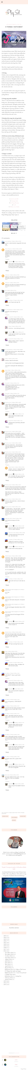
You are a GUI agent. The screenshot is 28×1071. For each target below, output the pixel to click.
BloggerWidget (23, 1068)
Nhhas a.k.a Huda (14, 207)
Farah (14, 205)
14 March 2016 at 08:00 (18, 349)
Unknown (7, 282)
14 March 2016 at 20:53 (19, 467)
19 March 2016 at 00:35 (20, 532)
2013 (5, 984)
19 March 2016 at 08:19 (16, 632)
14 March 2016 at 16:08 (16, 431)
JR (5, 290)
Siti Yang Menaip (14, 203)
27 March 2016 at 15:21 (18, 578)
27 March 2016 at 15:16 (14, 673)
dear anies (7, 774)
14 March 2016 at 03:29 (17, 248)
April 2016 (8, 966)
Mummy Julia (14, 201)
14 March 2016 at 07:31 (14, 282)
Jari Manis (10, 300)
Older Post (23, 816)
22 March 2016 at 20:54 (12, 651)
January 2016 (8, 979)
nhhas (9, 326)
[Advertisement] (14, 1002)
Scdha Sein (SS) (8, 518)
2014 (5, 983)
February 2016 (9, 978)
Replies (7, 259)
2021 (5, 942)
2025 (5, 936)
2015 (5, 981)
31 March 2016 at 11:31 (17, 420)
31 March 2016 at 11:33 (17, 680)
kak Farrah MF (14, 199)
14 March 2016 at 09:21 (13, 358)
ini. (16, 57)
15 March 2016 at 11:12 (19, 413)
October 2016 (9, 956)
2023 (5, 939)
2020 (5, 944)
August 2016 (8, 959)
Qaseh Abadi (7, 370)
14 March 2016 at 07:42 (11, 290)
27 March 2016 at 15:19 (18, 662)
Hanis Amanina (8, 248)
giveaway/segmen (12, 24)
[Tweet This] (14, 233)
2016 (5, 951)
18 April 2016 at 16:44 (14, 774)
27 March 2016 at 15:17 (14, 713)
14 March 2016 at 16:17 (16, 506)
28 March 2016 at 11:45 (19, 546)
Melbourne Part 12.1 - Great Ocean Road (15, 972)
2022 (5, 941)
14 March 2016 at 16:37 (17, 518)
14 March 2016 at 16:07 (16, 402)
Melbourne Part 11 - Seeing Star (13, 976)
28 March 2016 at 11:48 (19, 744)
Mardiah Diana (8, 632)
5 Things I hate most (10, 974)
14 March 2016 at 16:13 (16, 452)
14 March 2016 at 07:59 (18, 309)
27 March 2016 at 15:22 (18, 539)
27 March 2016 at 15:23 (18, 300)
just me (19, 24)
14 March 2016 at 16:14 (16, 484)
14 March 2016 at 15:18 (16, 326)
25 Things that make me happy (13, 971)
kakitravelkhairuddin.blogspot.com (12, 589)
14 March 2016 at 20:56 (16, 555)
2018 (5, 947)
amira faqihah (8, 241)
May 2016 (7, 964)
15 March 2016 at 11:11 (19, 332)
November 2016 (9, 954)
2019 (5, 946)
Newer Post (5, 816)
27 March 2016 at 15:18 (14, 734)
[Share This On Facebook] (12, 233)
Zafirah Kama (11, 467)
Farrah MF (10, 338)
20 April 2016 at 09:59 (19, 783)
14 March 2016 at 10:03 (15, 370)
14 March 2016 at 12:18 (19, 261)
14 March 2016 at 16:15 (16, 499)
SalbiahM (10, 261)
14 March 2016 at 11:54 (14, 393)
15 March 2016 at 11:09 (19, 474)
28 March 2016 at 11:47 (19, 722)
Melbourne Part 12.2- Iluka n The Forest (15, 969)
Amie (16, 1064)
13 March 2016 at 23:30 (16, 241)
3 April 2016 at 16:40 (19, 688)
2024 (5, 937)
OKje (6, 651)
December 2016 (9, 952)
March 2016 (8, 967)
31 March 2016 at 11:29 (18, 338)
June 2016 (7, 962)
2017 (5, 949)
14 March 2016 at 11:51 (14, 383)
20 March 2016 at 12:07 (19, 621)
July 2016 (7, 961)
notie (16, 1059)
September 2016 (9, 957)
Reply (6, 245)
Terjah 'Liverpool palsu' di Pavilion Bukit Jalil (14, 868)
